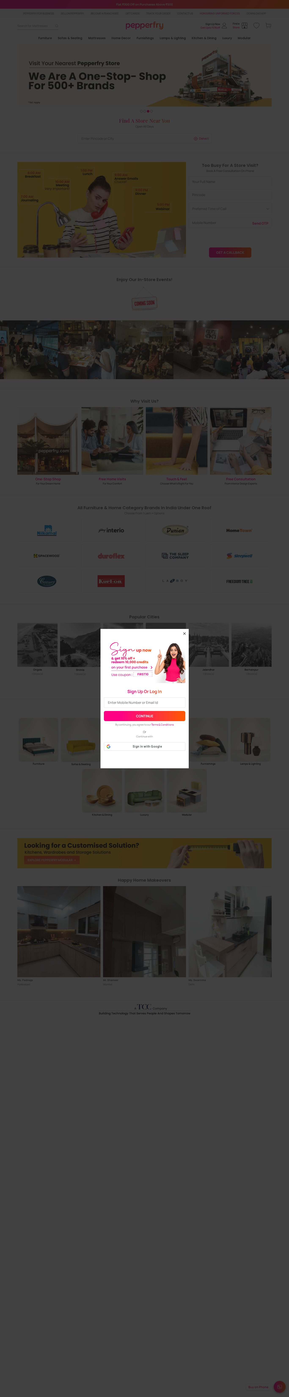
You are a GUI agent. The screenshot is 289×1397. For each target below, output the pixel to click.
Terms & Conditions (162, 724)
